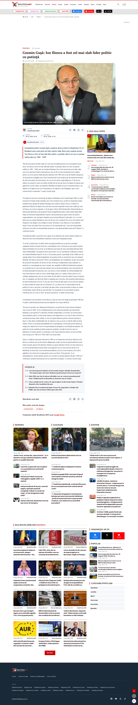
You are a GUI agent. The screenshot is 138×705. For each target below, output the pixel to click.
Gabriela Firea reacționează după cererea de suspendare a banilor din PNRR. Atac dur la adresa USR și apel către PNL (53, 388)
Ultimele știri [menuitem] (39, 4)
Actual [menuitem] (60, 4)
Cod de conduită (51, 676)
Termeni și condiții (23, 676)
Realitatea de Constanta (32, 690)
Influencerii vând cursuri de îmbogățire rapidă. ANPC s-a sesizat (32, 479)
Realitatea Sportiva (17, 687)
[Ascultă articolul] (134, 691)
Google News (59, 415)
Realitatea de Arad (46, 690)
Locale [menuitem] (80, 4)
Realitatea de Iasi (70, 690)
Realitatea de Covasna (79, 687)
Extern (93, 195)
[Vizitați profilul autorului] (24, 130)
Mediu (93, 175)
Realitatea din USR (66, 687)
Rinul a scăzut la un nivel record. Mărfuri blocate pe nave (102, 178)
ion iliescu (39, 409)
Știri (32, 17)
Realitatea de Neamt (53, 687)
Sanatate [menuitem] (86, 4)
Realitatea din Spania (97, 690)
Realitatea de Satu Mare (83, 690)
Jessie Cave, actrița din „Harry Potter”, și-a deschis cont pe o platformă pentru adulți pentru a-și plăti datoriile (30, 457)
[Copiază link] (70, 130)
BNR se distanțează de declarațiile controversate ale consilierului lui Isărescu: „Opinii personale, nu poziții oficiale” (50, 615)
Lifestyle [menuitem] (98, 4)
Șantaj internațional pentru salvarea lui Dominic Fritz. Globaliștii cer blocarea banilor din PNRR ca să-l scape (75, 645)
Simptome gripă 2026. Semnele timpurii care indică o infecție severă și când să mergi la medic (67, 476)
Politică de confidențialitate (37, 676)
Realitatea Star (28, 687)
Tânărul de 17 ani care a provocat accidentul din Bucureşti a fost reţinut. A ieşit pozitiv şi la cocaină (106, 457)
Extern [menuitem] (92, 4)
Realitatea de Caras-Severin (107, 687)
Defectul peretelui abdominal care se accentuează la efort (66, 456)
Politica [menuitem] (54, 4)
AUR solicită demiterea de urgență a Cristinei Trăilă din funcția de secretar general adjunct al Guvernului (23, 645)
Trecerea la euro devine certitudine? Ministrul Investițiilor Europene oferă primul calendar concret (103, 190)
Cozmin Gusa (28, 409)
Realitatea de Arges (58, 690)
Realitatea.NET (34, 131)
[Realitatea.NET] (22, 4)
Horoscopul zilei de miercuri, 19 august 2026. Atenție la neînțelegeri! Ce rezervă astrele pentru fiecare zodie (103, 170)
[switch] (124, 4)
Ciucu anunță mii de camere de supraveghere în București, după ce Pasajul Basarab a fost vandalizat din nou (55, 383)
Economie (94, 185)
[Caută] (118, 5)
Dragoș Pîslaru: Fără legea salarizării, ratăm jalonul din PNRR (49, 643)
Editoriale (90, 161)
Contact (14, 676)
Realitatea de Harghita (18, 690)
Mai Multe (50, 653)
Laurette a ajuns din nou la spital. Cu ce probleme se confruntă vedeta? (34, 469)
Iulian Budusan (56, 638)
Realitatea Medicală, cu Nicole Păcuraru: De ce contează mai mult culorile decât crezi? (68, 486)
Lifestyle (94, 165)
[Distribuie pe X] (82, 130)
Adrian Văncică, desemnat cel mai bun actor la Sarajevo (34, 502)
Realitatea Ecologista (40, 687)
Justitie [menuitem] (66, 4)
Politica (39, 17)
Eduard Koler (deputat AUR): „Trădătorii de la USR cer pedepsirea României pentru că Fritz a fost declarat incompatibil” (50, 585)
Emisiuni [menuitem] (47, 4)
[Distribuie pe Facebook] (74, 130)
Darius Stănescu (81, 547)
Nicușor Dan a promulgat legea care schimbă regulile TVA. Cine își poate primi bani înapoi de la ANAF (24, 614)
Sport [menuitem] (104, 4)
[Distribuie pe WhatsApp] (78, 130)
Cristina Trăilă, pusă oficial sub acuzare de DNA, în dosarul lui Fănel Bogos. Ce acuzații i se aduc (110, 514)
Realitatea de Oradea (92, 687)
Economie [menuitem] (73, 4)
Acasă (26, 17)
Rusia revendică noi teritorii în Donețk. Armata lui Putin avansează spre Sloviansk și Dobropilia (102, 199)
